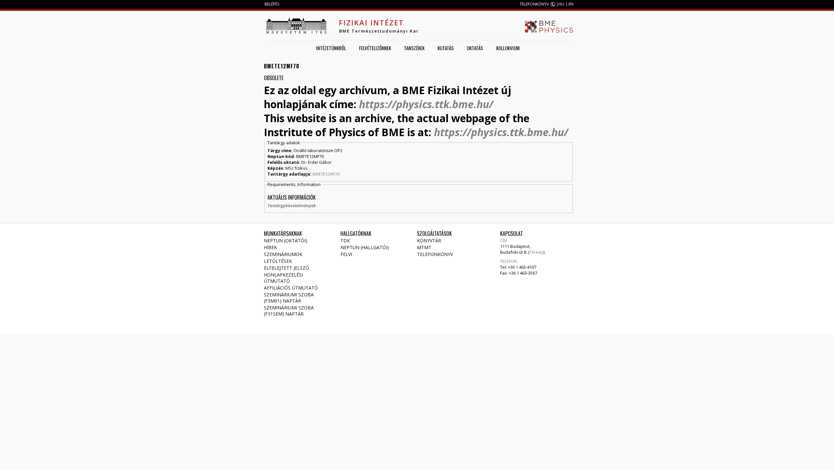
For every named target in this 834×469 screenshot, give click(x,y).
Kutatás (446, 47)
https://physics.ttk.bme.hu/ (426, 104)
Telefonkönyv (435, 254)
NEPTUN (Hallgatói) (364, 247)
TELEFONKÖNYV (534, 4)
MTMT (424, 247)
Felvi (346, 254)
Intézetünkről (331, 47)
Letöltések (278, 261)
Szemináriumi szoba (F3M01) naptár (289, 297)
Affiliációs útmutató (291, 288)
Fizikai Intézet (371, 22)
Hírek (270, 247)
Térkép (536, 252)
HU (561, 4)
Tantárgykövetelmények (291, 205)
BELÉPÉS (272, 4)
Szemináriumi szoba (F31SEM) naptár (289, 311)
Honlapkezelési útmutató (283, 278)
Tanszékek (414, 47)
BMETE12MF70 (326, 174)
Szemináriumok (283, 254)
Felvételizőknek (375, 47)
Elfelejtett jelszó (286, 268)
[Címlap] (296, 25)
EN (570, 4)
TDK (345, 240)
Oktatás (475, 47)
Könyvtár (429, 240)
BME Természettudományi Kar (379, 31)
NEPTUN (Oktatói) (285, 240)
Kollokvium (508, 47)
